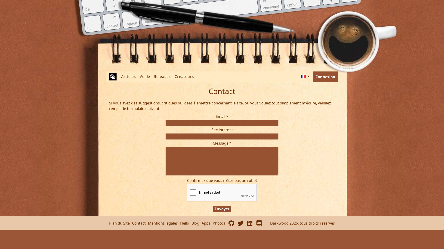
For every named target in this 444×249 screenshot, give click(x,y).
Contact (139, 223)
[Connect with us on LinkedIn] (249, 223)
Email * (222, 116)
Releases (162, 76)
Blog (195, 223)
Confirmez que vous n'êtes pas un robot (222, 180)
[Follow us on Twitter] (240, 223)
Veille (145, 76)
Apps (206, 223)
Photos (219, 223)
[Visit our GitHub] (231, 223)
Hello (184, 223)
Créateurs (184, 76)
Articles (128, 76)
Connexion (325, 76)
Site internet (222, 129)
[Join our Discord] (259, 223)
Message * (222, 143)
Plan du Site (119, 223)
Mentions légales (163, 223)
